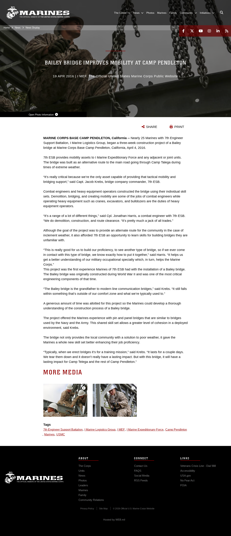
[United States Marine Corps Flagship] (37, 12)
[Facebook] (183, 31)
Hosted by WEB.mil (114, 519)
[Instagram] (209, 31)
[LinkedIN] (218, 31)
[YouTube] (200, 31)
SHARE (151, 127)
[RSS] (226, 31)
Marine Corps (34, 478)
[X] (192, 31)
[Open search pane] (222, 12)
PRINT (179, 127)
